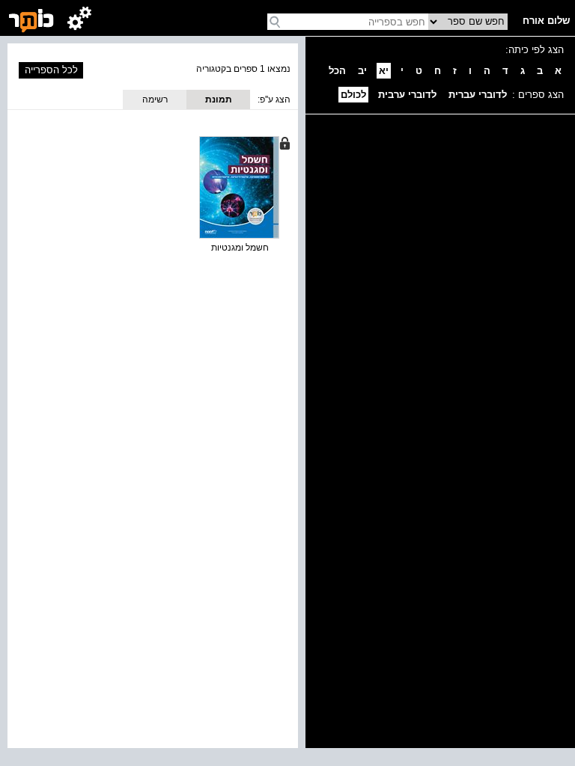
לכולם (353, 94)
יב (362, 70)
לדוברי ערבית (407, 94)
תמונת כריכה (218, 101)
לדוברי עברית (477, 94)
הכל (337, 70)
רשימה (155, 99)
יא (384, 70)
